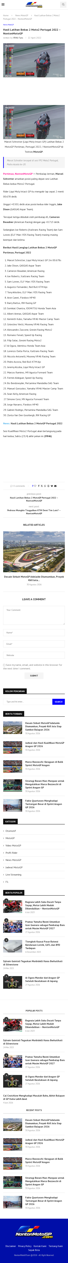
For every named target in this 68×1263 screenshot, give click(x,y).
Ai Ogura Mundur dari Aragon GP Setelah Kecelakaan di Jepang (42, 979)
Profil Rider (11, 852)
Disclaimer (11, 1246)
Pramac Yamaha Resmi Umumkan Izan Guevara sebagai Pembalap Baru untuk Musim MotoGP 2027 (45, 925)
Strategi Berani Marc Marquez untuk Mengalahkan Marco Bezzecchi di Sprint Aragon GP (44, 784)
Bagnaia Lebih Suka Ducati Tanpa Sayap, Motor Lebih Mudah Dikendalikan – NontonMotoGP (43, 905)
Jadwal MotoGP (14, 867)
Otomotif (11, 830)
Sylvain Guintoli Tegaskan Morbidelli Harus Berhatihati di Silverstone (32, 963)
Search (58, 701)
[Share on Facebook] (38, 486)
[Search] (63, 5)
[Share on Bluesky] (52, 486)
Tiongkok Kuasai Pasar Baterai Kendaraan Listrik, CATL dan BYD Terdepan (42, 945)
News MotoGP (21, 15)
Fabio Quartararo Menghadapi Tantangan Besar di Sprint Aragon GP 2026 (43, 804)
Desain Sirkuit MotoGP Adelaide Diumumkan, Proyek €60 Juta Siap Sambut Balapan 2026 (43, 726)
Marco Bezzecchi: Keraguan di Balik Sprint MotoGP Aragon (44, 763)
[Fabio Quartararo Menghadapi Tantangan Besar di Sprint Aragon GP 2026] (12, 805)
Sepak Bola (34, 1250)
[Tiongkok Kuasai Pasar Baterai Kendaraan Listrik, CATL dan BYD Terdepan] (12, 946)
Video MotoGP (13, 845)
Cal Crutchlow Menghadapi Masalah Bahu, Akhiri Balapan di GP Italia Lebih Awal (34, 1097)
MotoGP (10, 838)
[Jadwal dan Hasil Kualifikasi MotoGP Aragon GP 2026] (12, 747)
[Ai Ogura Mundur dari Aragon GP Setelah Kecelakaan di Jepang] (12, 982)
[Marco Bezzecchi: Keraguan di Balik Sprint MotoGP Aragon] (12, 766)
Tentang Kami (56, 1246)
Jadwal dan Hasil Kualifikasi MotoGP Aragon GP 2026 (44, 744)
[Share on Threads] (48, 486)
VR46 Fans (18, 37)
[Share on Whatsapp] (45, 486)
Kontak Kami (40, 1246)
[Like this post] (35, 486)
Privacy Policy (24, 1246)
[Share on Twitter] (42, 486)
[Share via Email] (55, 486)
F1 (7, 881)
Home (6, 15)
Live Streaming (13, 874)
